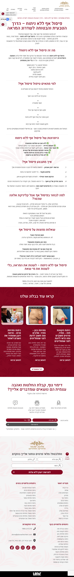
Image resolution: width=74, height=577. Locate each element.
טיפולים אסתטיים (64, 18)
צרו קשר (7, 9)
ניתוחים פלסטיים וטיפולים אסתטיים (58, 9)
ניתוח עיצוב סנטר (30, 508)
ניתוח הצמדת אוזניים (29, 488)
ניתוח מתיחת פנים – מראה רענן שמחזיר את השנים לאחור (12, 334)
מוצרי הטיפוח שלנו (34, 9)
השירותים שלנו (63, 493)
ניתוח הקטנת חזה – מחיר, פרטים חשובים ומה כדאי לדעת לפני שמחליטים (62, 335)
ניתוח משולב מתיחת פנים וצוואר (25, 513)
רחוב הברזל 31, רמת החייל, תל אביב (20, 541)
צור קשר (65, 516)
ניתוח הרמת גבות (30, 503)
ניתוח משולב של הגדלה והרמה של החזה (22, 511)
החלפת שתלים (63, 544)
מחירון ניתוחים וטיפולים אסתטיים (44, 9)
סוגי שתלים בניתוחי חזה (60, 559)
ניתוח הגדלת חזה (62, 529)
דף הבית (65, 488)
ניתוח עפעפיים (31, 495)
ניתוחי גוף (65, 498)
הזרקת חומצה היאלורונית (28, 493)
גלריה (25, 9)
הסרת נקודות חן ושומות (60, 562)
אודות (67, 9)
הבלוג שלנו (64, 513)
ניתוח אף (33, 500)
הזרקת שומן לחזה (62, 536)
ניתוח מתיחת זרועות (62, 552)
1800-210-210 (27, 529)
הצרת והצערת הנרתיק (61, 554)
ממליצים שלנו (20, 9)
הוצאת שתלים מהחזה (61, 547)
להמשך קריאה (65, 360)
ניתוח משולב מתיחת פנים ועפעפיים (24, 516)
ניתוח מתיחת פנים (30, 490)
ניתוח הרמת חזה (63, 542)
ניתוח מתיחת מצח (30, 506)
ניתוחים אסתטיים (62, 503)
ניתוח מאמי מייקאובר (61, 557)
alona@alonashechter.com (22, 534)
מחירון (66, 495)
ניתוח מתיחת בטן (62, 534)
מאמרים (13, 9)
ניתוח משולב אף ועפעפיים (27, 518)
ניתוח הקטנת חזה (62, 531)
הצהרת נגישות (63, 518)
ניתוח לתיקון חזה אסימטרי (60, 549)
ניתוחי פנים (64, 500)
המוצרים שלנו (63, 506)
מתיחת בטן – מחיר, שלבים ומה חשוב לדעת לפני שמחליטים (38, 334)
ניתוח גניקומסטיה (62, 539)
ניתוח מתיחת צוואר (30, 498)
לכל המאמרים (37, 369)
